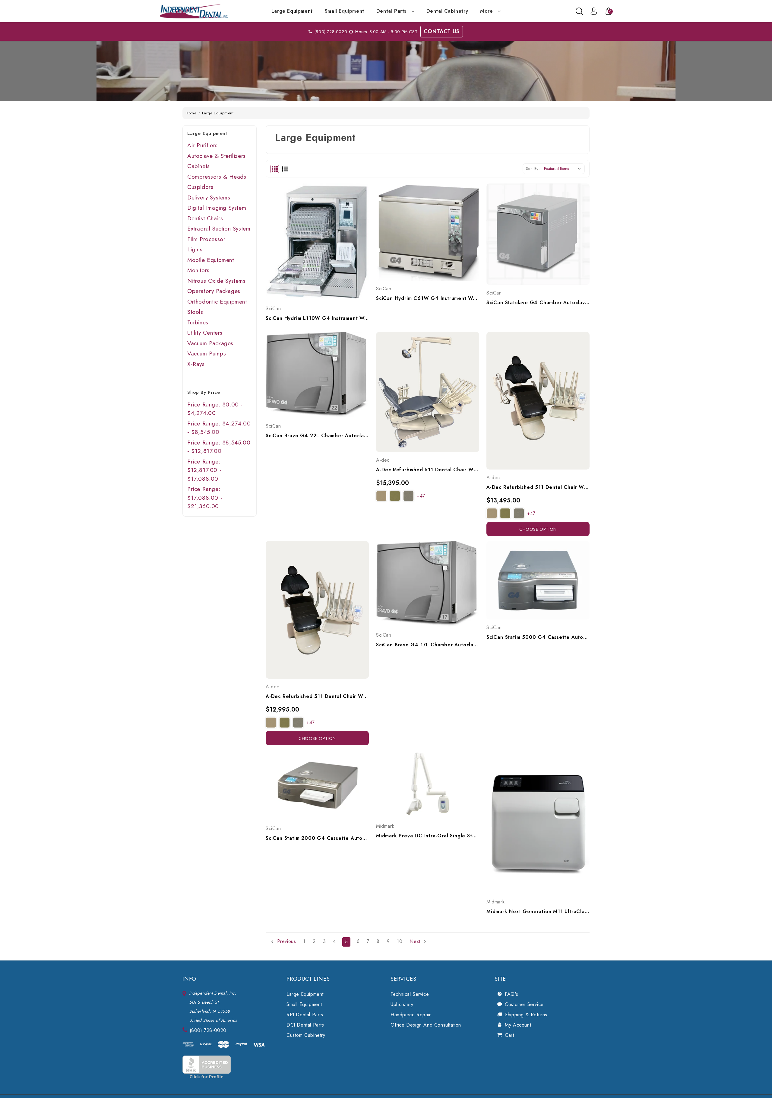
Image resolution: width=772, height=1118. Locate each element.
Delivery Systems (208, 197)
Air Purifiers (202, 145)
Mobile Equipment (210, 260)
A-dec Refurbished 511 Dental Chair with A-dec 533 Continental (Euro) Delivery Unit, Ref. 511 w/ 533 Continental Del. (317, 696)
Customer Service (524, 1004)
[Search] (579, 11)
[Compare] (324, 228)
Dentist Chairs (205, 218)
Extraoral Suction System (218, 229)
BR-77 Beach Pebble (408, 496)
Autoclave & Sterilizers (216, 156)
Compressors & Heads (216, 177)
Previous (285, 941)
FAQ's (511, 994)
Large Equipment (292, 11)
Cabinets (198, 166)
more (487, 11)
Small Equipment (344, 11)
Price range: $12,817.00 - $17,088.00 (204, 470)
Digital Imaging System (216, 208)
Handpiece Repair (411, 1014)
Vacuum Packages (210, 343)
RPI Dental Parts (304, 1014)
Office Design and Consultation (426, 1024)
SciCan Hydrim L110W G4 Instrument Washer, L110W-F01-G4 (317, 318)
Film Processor (206, 239)
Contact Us (442, 31)
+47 (421, 495)
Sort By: (533, 168)
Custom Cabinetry (305, 1035)
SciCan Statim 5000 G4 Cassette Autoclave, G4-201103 (538, 637)
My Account (518, 1024)
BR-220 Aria (381, 496)
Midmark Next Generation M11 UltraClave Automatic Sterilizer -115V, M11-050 (538, 911)
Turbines (197, 322)
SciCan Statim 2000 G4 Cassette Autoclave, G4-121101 (317, 838)
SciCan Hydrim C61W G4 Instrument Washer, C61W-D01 (427, 298)
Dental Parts (392, 11)
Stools (195, 312)
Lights (195, 249)
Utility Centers (205, 333)
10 (399, 941)
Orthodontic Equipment (217, 302)
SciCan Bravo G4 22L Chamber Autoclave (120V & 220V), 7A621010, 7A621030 (317, 435)
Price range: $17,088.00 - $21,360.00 (204, 497)
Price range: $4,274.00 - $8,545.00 (219, 427)
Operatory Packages (213, 291)
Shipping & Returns (526, 1014)
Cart (509, 1035)
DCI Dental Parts (305, 1024)
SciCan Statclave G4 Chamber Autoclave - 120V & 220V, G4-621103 (538, 302)
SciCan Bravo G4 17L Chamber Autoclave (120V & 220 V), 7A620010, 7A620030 (427, 644)
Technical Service (410, 994)
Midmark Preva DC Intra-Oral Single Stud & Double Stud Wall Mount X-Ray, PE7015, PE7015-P (427, 835)
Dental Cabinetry (447, 11)
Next (416, 941)
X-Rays (196, 364)
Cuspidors (200, 187)
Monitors (198, 270)
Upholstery (402, 1004)
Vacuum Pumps (206, 353)
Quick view (310, 228)
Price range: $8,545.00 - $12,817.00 (218, 446)
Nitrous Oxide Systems (216, 281)
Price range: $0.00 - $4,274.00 (215, 408)
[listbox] (563, 169)
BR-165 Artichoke (395, 496)
